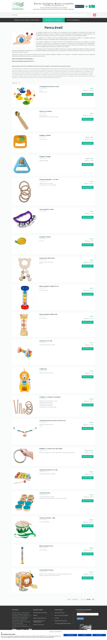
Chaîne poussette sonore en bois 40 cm (52, 420)
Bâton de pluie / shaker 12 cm (49, 286)
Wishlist (35, 615)
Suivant (88, 599)
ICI (33, 58)
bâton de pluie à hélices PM (48, 314)
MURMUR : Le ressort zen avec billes (50, 449)
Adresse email (81, 612)
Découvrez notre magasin (61, 615)
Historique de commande (40, 612)
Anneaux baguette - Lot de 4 (48, 179)
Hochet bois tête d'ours (47, 258)
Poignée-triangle (44, 157)
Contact (57, 618)
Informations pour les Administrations (38, 621)
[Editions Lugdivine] (18, 6)
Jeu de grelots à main (46, 209)
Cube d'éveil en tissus (46, 570)
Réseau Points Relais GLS (39, 618)
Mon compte (80, 6)
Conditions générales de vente (63, 623)
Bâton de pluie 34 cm (46, 546)
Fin (93, 599)
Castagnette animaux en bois (49, 86)
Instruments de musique (53, 20)
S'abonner (80, 618)
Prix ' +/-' (15, 83)
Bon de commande (38, 624)
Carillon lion (43, 369)
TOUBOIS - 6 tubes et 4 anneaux (50, 397)
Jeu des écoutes (44, 493)
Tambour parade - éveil (47, 518)
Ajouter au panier (87, 94)
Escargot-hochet (45, 237)
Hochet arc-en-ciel (45, 341)
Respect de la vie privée (61, 621)
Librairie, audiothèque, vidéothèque (27, 20)
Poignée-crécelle (45, 135)
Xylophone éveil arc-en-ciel (48, 470)
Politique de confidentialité (55, 631)
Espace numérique (73, 20)
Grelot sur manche (45, 111)
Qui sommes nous (59, 612)
